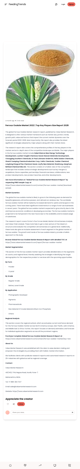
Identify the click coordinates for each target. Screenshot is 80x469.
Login (63, 4)
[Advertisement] (40, 24)
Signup (71, 4)
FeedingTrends (17, 4)
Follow (21, 404)
